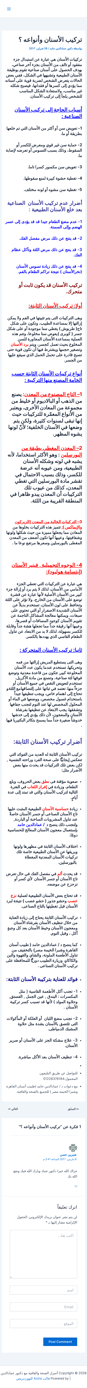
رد (76, 1185)
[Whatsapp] (74, 1376)
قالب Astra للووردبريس (33, 1378)
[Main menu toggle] (8, 8)
